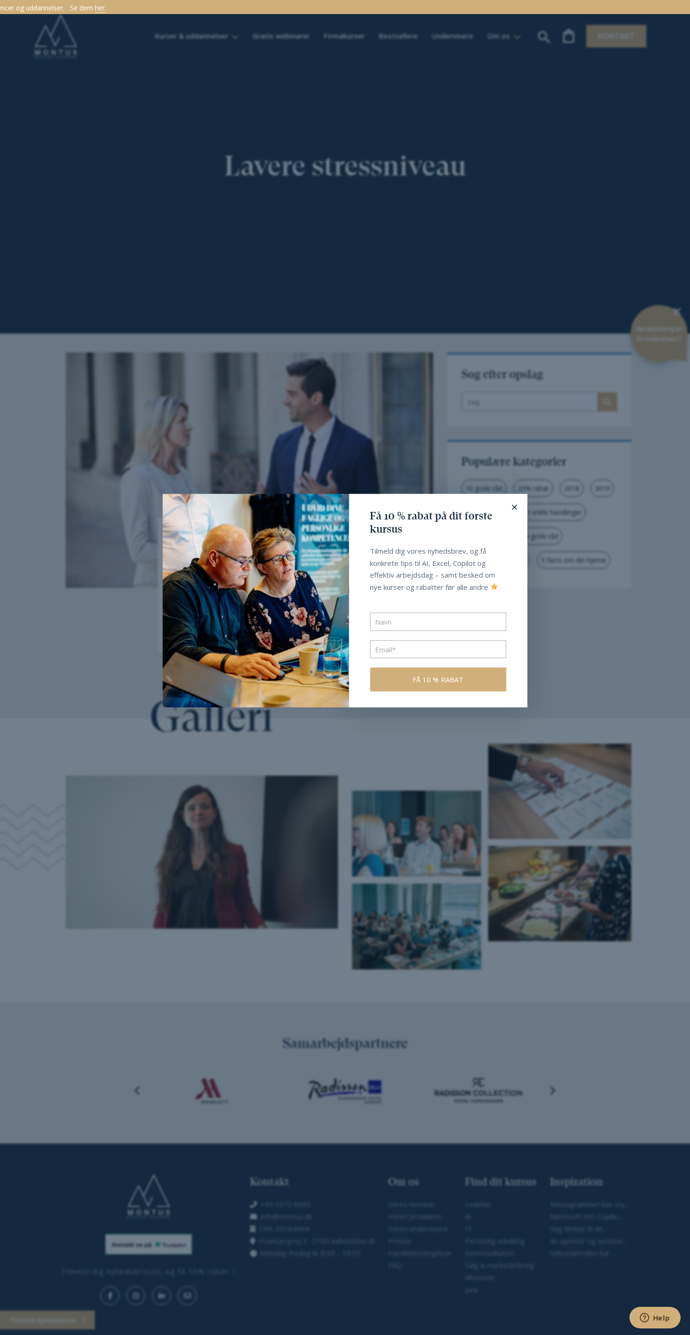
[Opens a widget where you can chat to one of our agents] (655, 1318)
